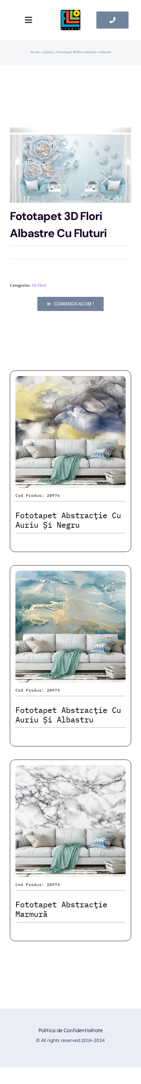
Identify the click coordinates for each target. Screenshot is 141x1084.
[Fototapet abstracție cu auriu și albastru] (70, 576)
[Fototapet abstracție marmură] (70, 771)
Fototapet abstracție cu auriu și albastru (68, 715)
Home (35, 52)
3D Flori (38, 285)
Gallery (48, 52)
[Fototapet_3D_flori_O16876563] (70, 165)
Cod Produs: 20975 (37, 690)
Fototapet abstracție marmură (61, 909)
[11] (70, 13)
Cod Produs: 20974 (37, 884)
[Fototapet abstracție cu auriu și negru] (70, 381)
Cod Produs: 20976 (37, 495)
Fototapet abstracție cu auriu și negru (68, 520)
